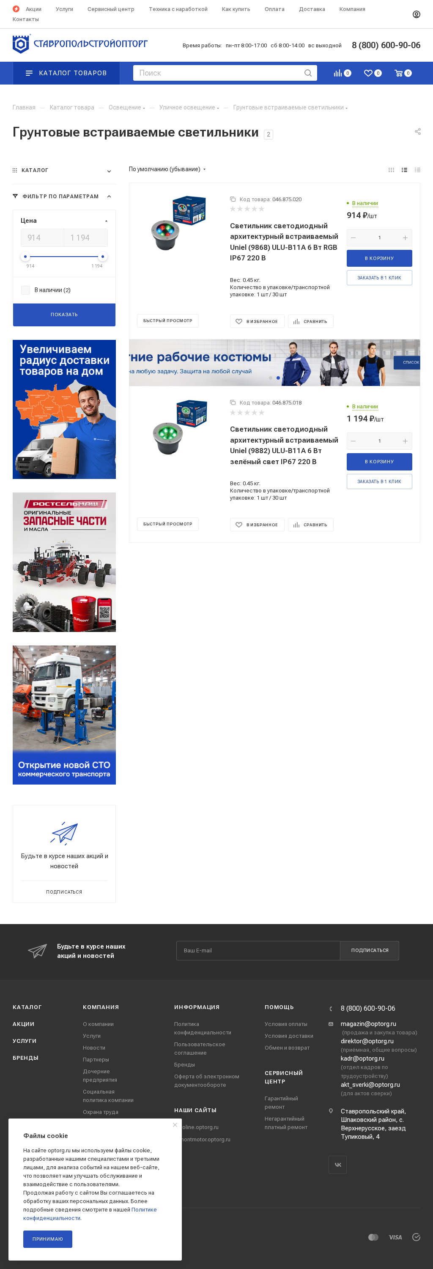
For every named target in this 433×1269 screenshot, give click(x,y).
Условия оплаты (286, 1024)
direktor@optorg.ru (367, 1041)
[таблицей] (417, 170)
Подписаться (370, 950)
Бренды (26, 1058)
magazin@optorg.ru (368, 1024)
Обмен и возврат (287, 1048)
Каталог (27, 1007)
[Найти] (308, 73)
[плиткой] (391, 170)
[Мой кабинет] (416, 14)
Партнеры (96, 1059)
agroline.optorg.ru (196, 1127)
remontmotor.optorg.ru (202, 1139)
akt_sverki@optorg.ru (370, 1084)
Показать (64, 314)
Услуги (25, 1041)
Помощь (279, 1007)
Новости (94, 1048)
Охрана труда (100, 1112)
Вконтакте (338, 1165)
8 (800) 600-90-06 (368, 1008)
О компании (98, 1024)
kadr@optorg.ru (362, 1058)
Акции (24, 1024)
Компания (101, 1007)
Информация (197, 1007)
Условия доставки (289, 1036)
